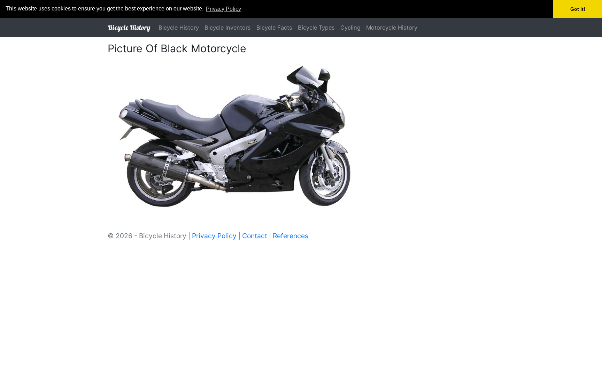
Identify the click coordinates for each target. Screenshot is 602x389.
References (290, 236)
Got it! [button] (577, 9)
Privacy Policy (214, 236)
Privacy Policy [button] (223, 9)
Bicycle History (129, 27)
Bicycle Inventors (227, 27)
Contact (254, 236)
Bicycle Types (316, 27)
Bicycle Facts (274, 27)
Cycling (350, 27)
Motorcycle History (391, 27)
